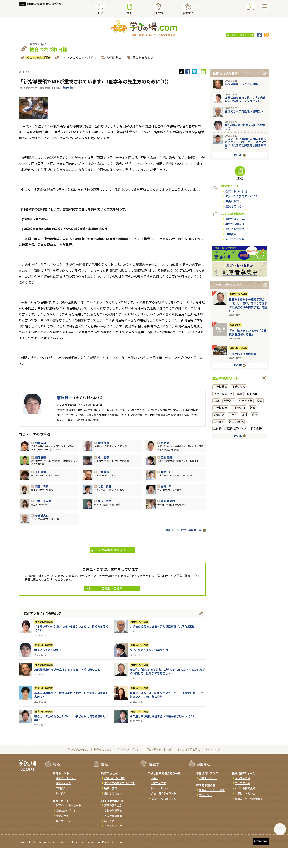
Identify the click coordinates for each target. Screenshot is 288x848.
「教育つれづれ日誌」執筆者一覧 (182, 530)
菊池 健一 (69, 87)
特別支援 (256, 428)
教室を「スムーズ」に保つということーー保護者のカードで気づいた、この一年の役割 (167, 695)
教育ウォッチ (63, 783)
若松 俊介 (103, 443)
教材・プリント (159, 788)
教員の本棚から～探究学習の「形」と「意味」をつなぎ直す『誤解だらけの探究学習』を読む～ (248, 305)
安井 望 (166, 486)
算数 (240, 394)
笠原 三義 (40, 457)
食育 (260, 401)
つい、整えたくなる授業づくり (149, 650)
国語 (216, 401)
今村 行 (166, 472)
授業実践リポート (238, 348)
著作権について (102, 749)
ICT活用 (252, 394)
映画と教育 (114, 57)
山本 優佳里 (42, 501)
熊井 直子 (103, 457)
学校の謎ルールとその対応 (241, 84)
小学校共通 (220, 387)
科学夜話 (230, 234)
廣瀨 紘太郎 (168, 501)
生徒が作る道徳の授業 (242, 354)
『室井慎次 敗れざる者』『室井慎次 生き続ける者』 (247, 332)
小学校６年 (220, 408)
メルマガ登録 (242, 778)
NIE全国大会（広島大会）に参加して (245, 126)
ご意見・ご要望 (112, 588)
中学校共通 (238, 408)
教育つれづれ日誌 (38, 57)
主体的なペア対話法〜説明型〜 (244, 111)
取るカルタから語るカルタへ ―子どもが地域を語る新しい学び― (71, 718)
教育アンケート (208, 778)
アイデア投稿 (242, 783)
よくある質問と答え (188, 749)
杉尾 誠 (165, 443)
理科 (244, 414)
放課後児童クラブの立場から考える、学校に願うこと (67, 669)
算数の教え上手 (235, 219)
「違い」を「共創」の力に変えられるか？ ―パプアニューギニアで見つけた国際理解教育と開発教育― (246, 143)
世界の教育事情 (235, 229)
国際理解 (218, 422)
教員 (254, 414)
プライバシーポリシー (129, 749)
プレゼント (205, 795)
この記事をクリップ (112, 550)
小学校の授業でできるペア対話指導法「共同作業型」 (163, 626)
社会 (252, 408)
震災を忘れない (143, 57)
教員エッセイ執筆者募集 (249, 799)
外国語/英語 (236, 422)
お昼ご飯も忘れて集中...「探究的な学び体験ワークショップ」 (245, 99)
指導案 (154, 778)
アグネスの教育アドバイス (78, 57)
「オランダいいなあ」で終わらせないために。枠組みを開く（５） (71, 628)
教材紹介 (61, 793)
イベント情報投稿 (245, 788)
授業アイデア (158, 783)
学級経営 (228, 401)
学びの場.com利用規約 (159, 749)
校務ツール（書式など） (165, 799)
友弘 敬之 (104, 501)
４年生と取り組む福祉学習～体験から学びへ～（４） (163, 716)
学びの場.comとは (78, 749)
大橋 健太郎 (41, 515)
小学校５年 (246, 401)
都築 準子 (41, 486)
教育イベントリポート (68, 805)
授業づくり (238, 387)
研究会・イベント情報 (212, 790)
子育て (233, 414)
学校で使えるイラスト (163, 793)
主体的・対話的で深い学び (229, 428)
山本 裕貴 (103, 472)
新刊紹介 (61, 788)
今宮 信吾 (104, 486)
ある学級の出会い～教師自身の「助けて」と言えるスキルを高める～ (71, 695)
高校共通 (218, 414)
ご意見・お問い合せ (246, 793)
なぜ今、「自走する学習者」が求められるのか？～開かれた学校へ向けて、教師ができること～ (167, 671)
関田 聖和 (40, 443)
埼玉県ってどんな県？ (48, 650)
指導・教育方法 (223, 394)
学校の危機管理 (235, 224)
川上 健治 (40, 472)
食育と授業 (62, 816)
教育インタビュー (66, 778)
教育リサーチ (63, 821)
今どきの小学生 (235, 239)
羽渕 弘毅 (166, 457)
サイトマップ (212, 749)
